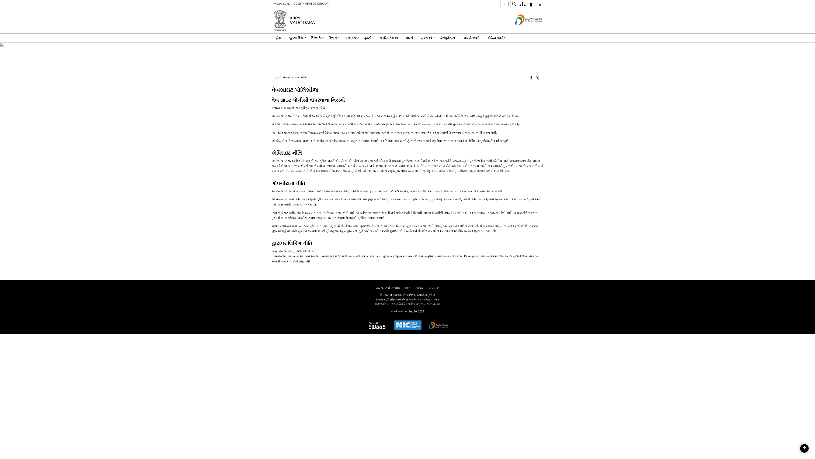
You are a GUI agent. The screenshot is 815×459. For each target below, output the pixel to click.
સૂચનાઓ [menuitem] (426, 38)
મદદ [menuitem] (407, 288)
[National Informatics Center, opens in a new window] (408, 325)
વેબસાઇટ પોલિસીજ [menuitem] (388, 288)
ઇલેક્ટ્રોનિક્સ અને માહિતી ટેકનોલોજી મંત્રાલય (400, 304)
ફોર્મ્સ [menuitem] (409, 38)
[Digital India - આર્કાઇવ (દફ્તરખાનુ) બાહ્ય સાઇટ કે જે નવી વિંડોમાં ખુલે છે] (523, 29)
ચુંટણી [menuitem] (367, 38)
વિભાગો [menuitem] (333, 38)
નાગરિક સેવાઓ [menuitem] (388, 38)
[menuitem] (505, 4)
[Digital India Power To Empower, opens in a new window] (438, 325)
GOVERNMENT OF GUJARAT (311, 4)
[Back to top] (804, 448)
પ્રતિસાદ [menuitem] (433, 288)
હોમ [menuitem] (278, 38)
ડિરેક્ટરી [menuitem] (316, 38)
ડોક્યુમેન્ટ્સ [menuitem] (447, 38)
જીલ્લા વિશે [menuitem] (296, 38)
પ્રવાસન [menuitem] (350, 38)
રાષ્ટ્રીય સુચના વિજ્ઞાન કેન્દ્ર (424, 300)
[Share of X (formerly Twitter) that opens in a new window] (537, 78)
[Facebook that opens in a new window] (531, 78)
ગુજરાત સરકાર (281, 4)
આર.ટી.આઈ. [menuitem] (471, 38)
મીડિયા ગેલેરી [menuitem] (495, 38)
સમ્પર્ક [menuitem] (419, 288)
